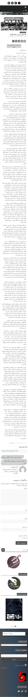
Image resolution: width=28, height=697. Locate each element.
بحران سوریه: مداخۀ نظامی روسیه (12, 457)
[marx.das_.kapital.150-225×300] (14, 610)
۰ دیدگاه (10, 36)
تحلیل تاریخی (22, 32)
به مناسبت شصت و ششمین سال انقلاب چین (15, 462)
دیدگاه (25, 488)
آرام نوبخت (16, 36)
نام (26, 510)
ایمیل (25, 518)
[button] (24, 10)
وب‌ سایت (24, 527)
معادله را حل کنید (23, 535)
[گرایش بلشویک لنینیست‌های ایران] (14, 12)
